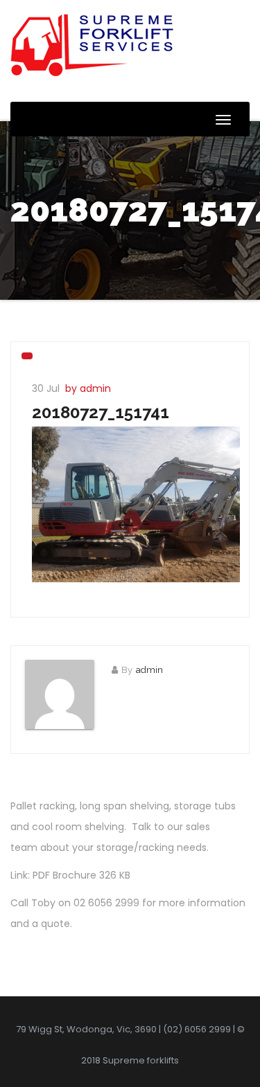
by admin (88, 388)
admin (149, 670)
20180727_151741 (100, 412)
